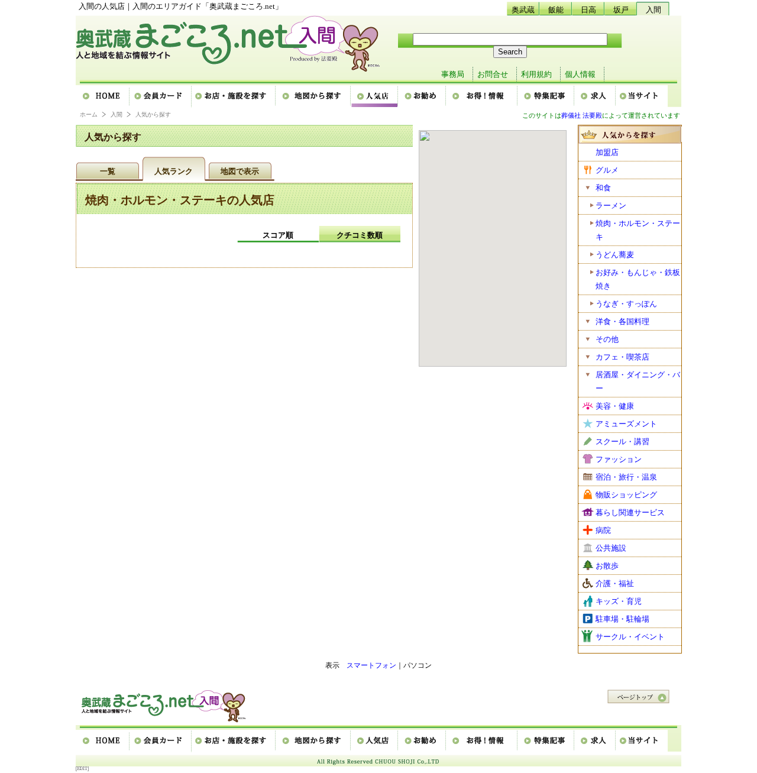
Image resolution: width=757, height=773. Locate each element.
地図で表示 (240, 171)
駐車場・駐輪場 (622, 618)
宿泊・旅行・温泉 (626, 477)
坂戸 (621, 9)
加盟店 (607, 152)
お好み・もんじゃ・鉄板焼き (638, 279)
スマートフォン (371, 665)
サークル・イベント (630, 636)
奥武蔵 (523, 9)
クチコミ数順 (360, 235)
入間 (653, 9)
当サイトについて (642, 96)
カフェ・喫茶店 (622, 356)
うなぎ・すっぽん (626, 303)
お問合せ (492, 74)
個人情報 (580, 74)
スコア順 (278, 235)
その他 (607, 339)
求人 (595, 96)
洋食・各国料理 (622, 321)
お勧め (423, 96)
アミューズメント (626, 423)
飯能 (556, 9)
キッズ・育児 (619, 601)
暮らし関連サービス (630, 512)
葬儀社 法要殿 (581, 115)
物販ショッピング (626, 494)
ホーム (103, 96)
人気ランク (173, 171)
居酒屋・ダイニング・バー (638, 381)
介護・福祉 (615, 583)
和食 (603, 187)
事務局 (452, 74)
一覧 (107, 171)
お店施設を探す (234, 96)
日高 (588, 9)
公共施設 (611, 548)
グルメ (607, 170)
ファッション (619, 459)
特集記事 (546, 96)
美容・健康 (615, 406)
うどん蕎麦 (615, 254)
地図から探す (313, 96)
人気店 (375, 96)
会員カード (161, 96)
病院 (603, 530)
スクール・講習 (622, 441)
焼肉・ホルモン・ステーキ (638, 230)
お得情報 (482, 96)
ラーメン (611, 205)
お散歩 (607, 565)
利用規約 (536, 74)
